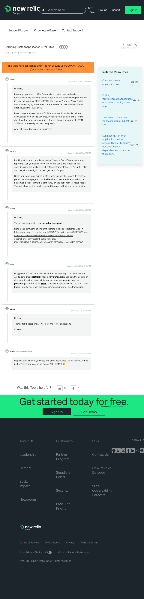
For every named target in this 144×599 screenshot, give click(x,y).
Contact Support (72, 30)
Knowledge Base (45, 30)
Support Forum (18, 30)
